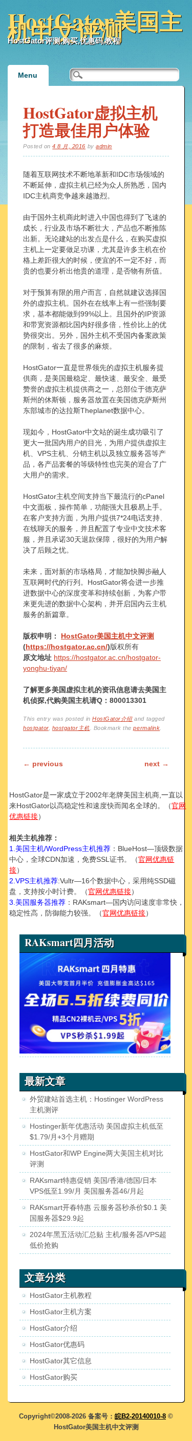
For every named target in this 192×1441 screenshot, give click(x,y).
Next (156, 764)
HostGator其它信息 (61, 1361)
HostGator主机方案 (61, 1312)
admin (104, 146)
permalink (146, 728)
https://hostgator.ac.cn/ (67, 647)
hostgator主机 (71, 728)
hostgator (36, 728)
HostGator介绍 (112, 719)
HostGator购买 (53, 1377)
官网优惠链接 (109, 891)
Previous (43, 764)
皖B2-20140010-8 (140, 1416)
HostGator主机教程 (61, 1295)
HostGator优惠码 (57, 1344)
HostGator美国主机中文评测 (95, 26)
